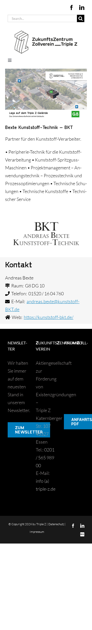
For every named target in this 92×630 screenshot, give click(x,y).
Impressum (37, 532)
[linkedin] (81, 7)
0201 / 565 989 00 (45, 457)
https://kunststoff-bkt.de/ (48, 317)
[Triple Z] (46, 29)
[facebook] (71, 7)
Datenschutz (56, 524)
